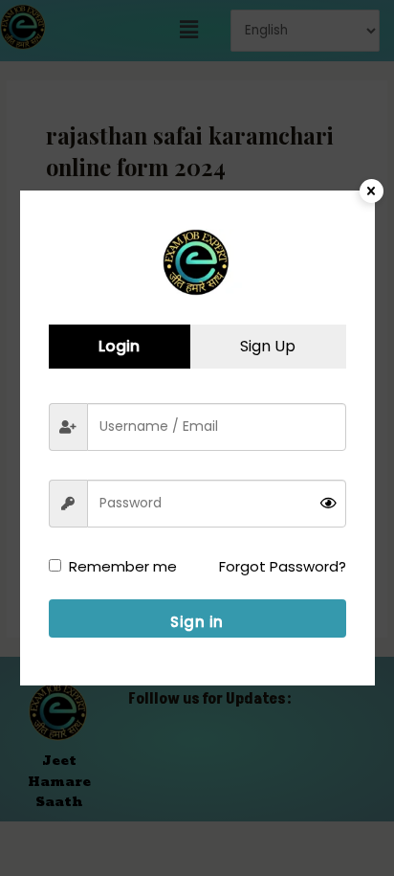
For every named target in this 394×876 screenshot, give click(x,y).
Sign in (197, 622)
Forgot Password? (282, 566)
